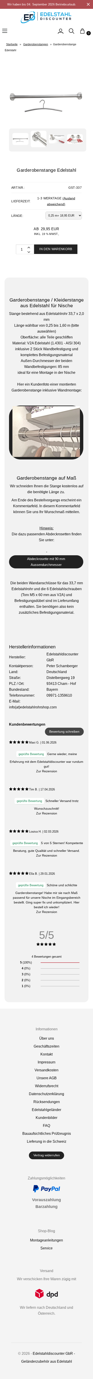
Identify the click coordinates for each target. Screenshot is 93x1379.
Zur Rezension (46, 771)
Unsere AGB (47, 1078)
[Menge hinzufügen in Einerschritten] (28, 252)
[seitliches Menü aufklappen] (60, 33)
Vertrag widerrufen (46, 1155)
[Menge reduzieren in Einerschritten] (28, 247)
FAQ (46, 1126)
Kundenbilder (46, 1118)
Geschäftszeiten (46, 1046)
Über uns (46, 1038)
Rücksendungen (46, 1102)
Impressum (46, 1062)
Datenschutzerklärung (46, 1094)
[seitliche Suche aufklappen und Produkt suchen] (71, 33)
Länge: (17, 215)
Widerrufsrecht (46, 1086)
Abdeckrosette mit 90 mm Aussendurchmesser (46, 562)
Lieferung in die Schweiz (46, 1141)
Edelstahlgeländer (46, 1110)
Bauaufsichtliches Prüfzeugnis (46, 1133)
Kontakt (46, 1054)
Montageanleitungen (46, 1240)
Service (46, 1248)
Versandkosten (46, 1070)
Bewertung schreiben (64, 731)
